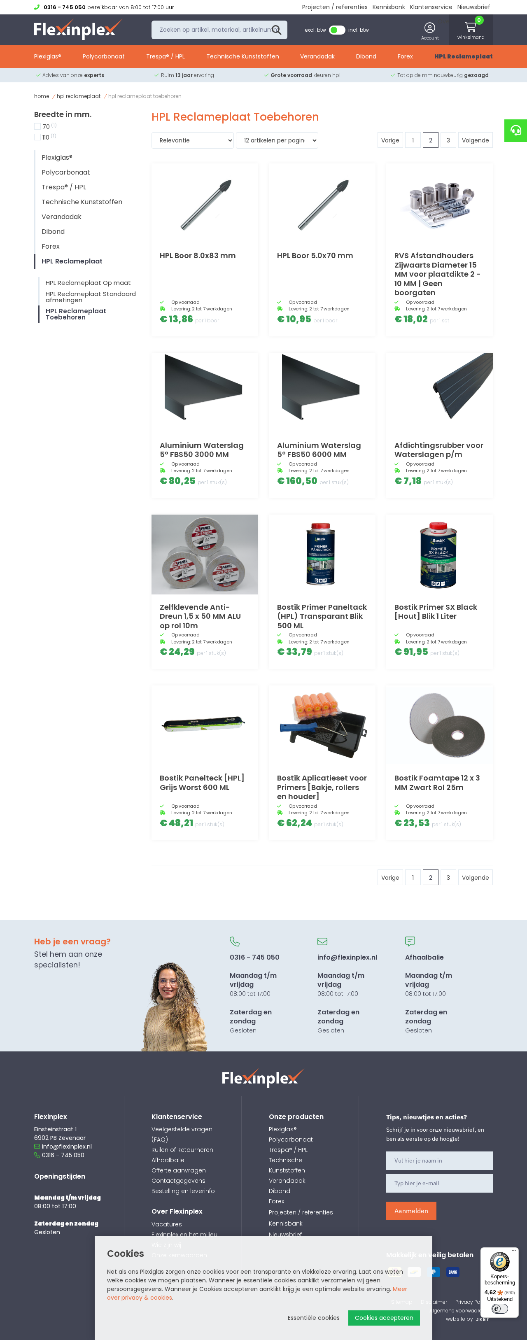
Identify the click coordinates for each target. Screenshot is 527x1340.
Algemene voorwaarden (459, 1310)
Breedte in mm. (62, 114)
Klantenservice (431, 7)
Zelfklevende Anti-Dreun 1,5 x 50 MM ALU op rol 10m (200, 616)
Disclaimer (434, 1302)
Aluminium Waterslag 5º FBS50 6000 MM (319, 450)
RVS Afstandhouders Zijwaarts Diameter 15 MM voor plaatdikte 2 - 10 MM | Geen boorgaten (437, 274)
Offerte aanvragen (179, 1170)
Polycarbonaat (104, 56)
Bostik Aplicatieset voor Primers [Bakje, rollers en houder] (322, 787)
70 (49, 127)
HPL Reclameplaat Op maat (88, 282)
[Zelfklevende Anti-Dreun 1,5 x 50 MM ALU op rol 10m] (205, 554)
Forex (405, 56)
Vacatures (167, 1224)
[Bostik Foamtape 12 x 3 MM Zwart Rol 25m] (439, 725)
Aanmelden (411, 1211)
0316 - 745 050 (63, 1155)
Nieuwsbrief (473, 7)
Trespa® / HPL (165, 56)
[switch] (500, 1309)
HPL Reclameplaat (463, 56)
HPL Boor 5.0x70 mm (315, 255)
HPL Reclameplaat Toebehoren (76, 314)
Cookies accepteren (384, 1318)
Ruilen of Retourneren (182, 1150)
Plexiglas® (47, 56)
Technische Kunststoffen (242, 56)
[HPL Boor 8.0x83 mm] (205, 203)
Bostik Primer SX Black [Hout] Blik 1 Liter (435, 612)
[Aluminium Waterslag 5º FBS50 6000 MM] (322, 393)
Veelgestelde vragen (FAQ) (182, 1134)
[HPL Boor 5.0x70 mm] (322, 203)
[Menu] (514, 1252)
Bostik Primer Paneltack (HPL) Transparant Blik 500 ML (322, 616)
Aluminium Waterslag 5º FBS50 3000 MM (202, 450)
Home (41, 96)
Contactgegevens (178, 1181)
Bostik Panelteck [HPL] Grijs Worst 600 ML (202, 782)
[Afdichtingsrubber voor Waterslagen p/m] (439, 393)
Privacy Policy (472, 1302)
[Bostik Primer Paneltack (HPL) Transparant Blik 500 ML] (322, 554)
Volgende (475, 140)
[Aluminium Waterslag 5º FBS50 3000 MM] (205, 393)
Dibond (366, 56)
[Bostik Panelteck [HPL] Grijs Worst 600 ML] (205, 725)
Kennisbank (389, 7)
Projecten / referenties (335, 7)
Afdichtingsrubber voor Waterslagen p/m (438, 450)
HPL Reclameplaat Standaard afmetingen (91, 296)
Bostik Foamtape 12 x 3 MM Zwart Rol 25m (437, 782)
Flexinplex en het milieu (184, 1234)
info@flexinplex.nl (67, 1146)
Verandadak (317, 56)
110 (49, 137)
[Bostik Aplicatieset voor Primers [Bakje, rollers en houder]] (322, 725)
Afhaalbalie (168, 1160)
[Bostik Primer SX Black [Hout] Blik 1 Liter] (439, 554)
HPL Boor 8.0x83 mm (198, 255)
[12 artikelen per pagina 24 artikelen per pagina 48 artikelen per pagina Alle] (277, 141)
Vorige (390, 140)
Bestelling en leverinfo (183, 1191)
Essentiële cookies (314, 1318)
